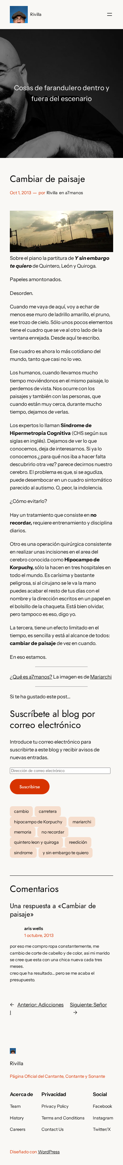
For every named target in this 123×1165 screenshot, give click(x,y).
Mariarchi (101, 677)
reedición (78, 842)
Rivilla (35, 14)
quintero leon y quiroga (36, 842)
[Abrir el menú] (109, 14)
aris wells (33, 928)
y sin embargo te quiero (65, 852)
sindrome (23, 852)
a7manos (74, 192)
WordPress (49, 1152)
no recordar (52, 832)
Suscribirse (29, 787)
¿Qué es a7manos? (31, 677)
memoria (22, 832)
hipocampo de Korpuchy (38, 822)
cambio (21, 811)
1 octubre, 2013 (38, 935)
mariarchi (82, 822)
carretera (48, 811)
